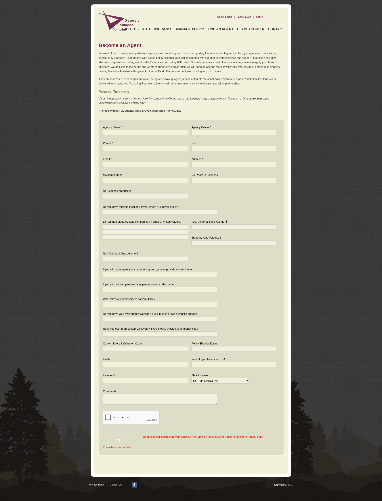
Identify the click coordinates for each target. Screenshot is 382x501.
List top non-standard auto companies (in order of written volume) (142, 221)
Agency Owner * (201, 127)
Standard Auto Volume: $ (206, 237)
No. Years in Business (204, 175)
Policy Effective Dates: (204, 343)
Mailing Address (112, 175)
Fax (193, 143)
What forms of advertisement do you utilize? (129, 299)
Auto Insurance (157, 29)
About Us (130, 29)
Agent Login (224, 17)
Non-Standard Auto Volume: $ (121, 253)
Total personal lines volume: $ (209, 221)
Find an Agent (220, 29)
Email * (107, 159)
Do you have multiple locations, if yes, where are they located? (140, 207)
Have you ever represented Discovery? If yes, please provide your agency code (150, 328)
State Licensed (200, 375)
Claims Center (250, 29)
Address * (197, 159)
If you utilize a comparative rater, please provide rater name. (138, 284)
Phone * (108, 143)
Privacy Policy (97, 484)
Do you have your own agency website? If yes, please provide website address (150, 314)
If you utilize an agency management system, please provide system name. (148, 269)
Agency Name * (112, 127)
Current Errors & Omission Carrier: (123, 343)
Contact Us (116, 484)
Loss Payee (244, 17)
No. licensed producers (117, 191)
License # (109, 375)
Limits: (107, 359)
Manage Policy (190, 29)
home (259, 17)
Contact (276, 29)
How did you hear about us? (208, 359)
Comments (109, 391)
